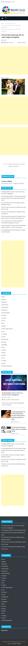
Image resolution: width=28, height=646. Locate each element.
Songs (4, 353)
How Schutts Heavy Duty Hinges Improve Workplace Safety (19, 429)
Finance (4, 318)
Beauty (4, 299)
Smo (3, 347)
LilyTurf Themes (16, 643)
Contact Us (4, 630)
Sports (4, 355)
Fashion (4, 315)
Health (4, 326)
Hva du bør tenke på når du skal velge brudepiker (15, 165)
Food (3, 321)
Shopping (4, 345)
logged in (10, 183)
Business (4, 302)
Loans (3, 337)
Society (4, 350)
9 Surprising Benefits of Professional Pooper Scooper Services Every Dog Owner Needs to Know (13, 198)
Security (4, 342)
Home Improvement (7, 329)
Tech (3, 358)
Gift (3, 323)
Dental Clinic (5, 307)
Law (3, 331)
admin (4, 40)
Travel (3, 363)
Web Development (7, 366)
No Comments (22, 42)
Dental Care (5, 305)
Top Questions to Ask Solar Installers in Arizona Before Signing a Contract (12, 222)
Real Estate (5, 339)
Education (4, 310)
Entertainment (6, 313)
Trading (4, 361)
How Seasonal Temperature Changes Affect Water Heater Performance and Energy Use (13, 217)
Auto (3, 297)
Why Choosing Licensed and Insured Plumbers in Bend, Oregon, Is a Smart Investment (13, 226)
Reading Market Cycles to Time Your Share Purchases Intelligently (12, 193)
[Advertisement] (14, 60)
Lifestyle (4, 334)
